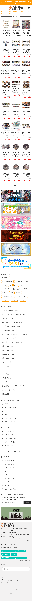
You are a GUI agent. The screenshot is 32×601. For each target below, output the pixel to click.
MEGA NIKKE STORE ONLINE (10, 310)
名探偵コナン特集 (7, 378)
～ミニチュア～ (6, 366)
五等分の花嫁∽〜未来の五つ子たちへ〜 (14, 322)
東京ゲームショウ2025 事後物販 (12, 326)
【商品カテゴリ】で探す (9, 354)
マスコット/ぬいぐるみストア (10, 390)
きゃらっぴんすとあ (7, 318)
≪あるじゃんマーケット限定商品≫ (12, 342)
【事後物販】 (5, 394)
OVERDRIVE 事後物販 (8, 330)
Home (2, 11)
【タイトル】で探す (7, 346)
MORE (16, 185)
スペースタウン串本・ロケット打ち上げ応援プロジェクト (14, 386)
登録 (27, 502)
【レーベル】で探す (7, 350)
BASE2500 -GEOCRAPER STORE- (11, 370)
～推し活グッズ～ (7, 362)
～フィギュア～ (6, 374)
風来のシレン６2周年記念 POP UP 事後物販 (14, 334)
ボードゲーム (5, 382)
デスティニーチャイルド (9, 338)
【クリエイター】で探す (9, 358)
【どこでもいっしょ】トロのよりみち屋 (14, 314)
